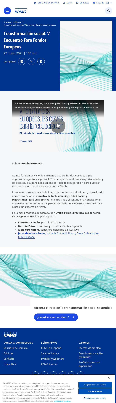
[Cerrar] (109, 378)
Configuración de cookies (95, 398)
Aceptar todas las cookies (95, 385)
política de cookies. (62, 401)
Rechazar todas (95, 391)
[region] (57, 388)
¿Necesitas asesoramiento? (53, 317)
